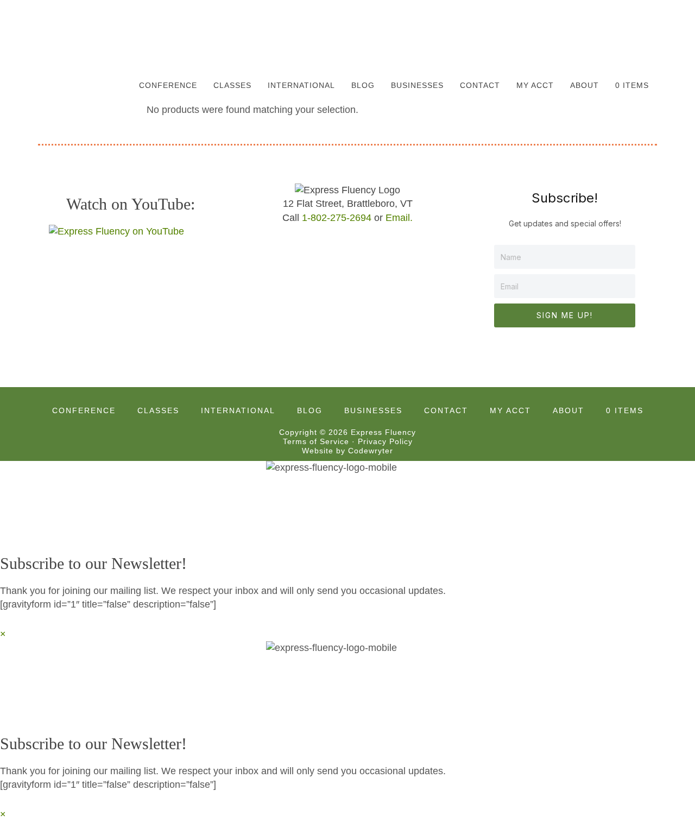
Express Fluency (92, 35)
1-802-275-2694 (336, 217)
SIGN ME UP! (564, 315)
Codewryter (370, 450)
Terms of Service (316, 441)
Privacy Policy (385, 441)
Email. (399, 217)
